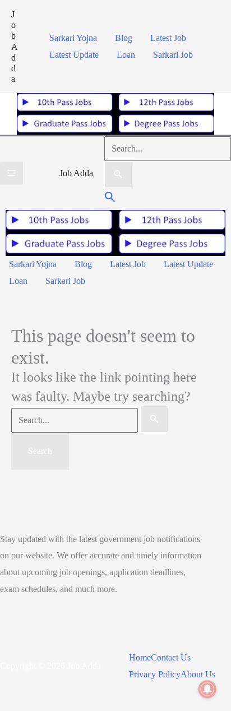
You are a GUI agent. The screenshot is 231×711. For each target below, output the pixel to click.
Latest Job (168, 38)
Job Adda (14, 47)
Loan (126, 54)
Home (140, 657)
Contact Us (171, 657)
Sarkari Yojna (73, 38)
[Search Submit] (118, 174)
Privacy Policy (155, 674)
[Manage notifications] (207, 689)
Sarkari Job (173, 54)
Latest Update (74, 54)
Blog (123, 38)
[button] (110, 198)
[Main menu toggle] (11, 173)
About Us (198, 674)
